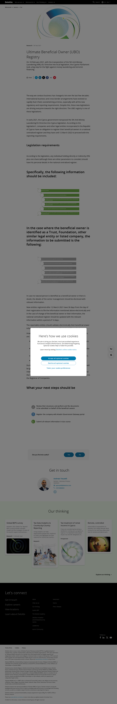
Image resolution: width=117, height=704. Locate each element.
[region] (58, 352)
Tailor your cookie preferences (58, 368)
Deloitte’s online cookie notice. (66, 350)
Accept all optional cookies (58, 358)
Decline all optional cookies (58, 363)
